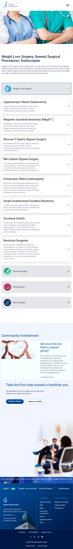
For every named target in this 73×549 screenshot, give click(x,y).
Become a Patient (15, 401)
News (41, 508)
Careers (42, 516)
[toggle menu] (67, 5)
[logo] (10, 5)
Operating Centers (46, 519)
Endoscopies (64, 488)
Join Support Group (46, 377)
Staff (41, 505)
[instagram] (34, 537)
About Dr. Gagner (45, 502)
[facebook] (31, 537)
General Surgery (45, 488)
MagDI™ (9, 488)
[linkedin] (38, 537)
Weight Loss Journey (27, 488)
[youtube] (42, 537)
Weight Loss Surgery (62, 502)
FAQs (41, 523)
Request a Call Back (35, 401)
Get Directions (8, 515)
